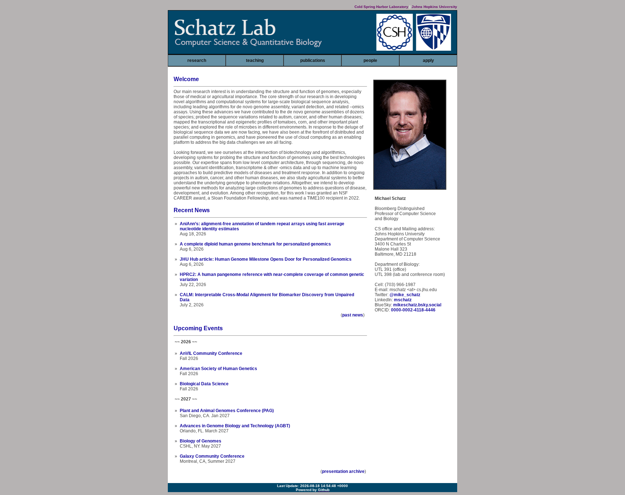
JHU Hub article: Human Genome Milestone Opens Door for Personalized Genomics (266, 259)
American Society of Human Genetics (218, 368)
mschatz (403, 299)
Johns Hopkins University (434, 7)
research (196, 60)
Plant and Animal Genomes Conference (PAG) (227, 410)
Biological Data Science (204, 383)
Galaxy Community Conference (212, 456)
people (370, 60)
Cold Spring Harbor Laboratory (381, 7)
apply (428, 60)
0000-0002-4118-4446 (413, 309)
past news (352, 315)
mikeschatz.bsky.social (417, 304)
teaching (255, 60)
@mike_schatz (405, 294)
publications (312, 60)
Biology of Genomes (200, 441)
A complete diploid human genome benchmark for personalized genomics (255, 244)
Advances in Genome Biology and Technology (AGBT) (235, 425)
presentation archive (343, 471)
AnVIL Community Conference (211, 353)
